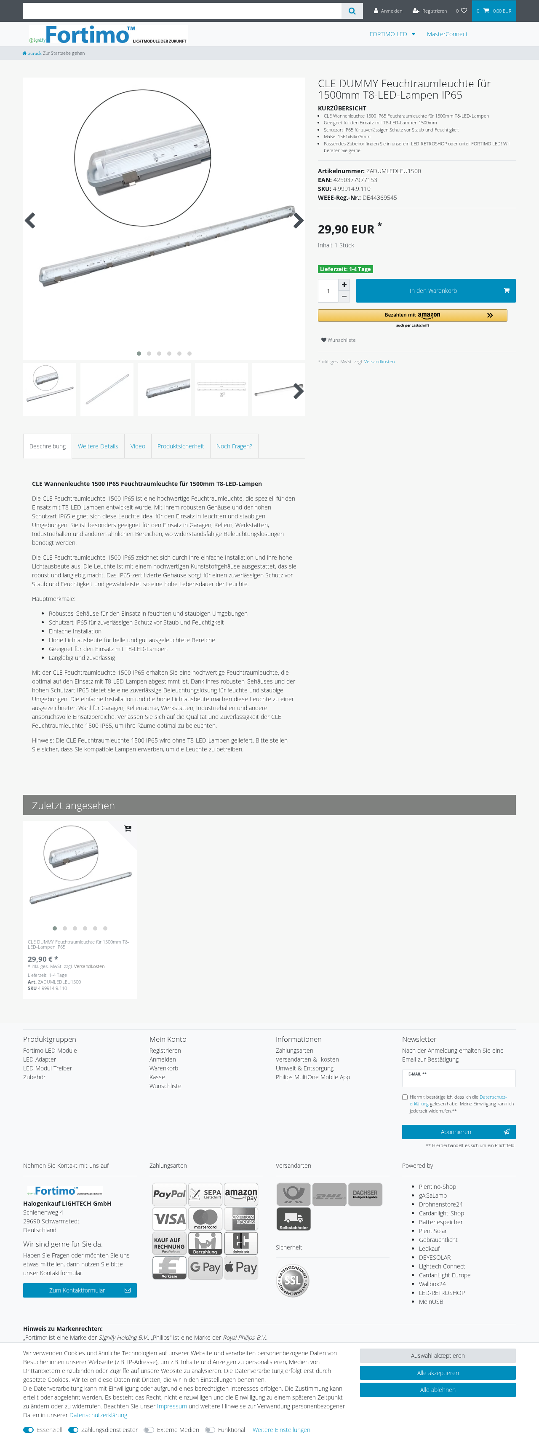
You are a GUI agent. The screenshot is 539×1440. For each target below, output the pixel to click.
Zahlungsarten (294, 1050)
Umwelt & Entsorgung (305, 1068)
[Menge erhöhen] (344, 285)
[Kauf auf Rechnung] (169, 1243)
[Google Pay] (205, 1267)
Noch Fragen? (234, 446)
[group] (80, 878)
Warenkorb (163, 1068)
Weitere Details (98, 446)
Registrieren (165, 1050)
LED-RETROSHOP (442, 1293)
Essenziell (49, 1430)
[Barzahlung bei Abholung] (205, 1243)
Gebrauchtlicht (438, 1240)
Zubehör (34, 1077)
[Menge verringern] (344, 297)
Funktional (231, 1430)
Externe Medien (178, 1430)
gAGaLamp (433, 1195)
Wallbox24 (432, 1284)
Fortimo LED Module (50, 1050)
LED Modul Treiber (47, 1068)
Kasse (157, 1077)
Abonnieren (456, 1132)
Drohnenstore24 (441, 1204)
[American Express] (241, 1219)
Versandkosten (379, 361)
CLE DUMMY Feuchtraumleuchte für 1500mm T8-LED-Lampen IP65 (78, 944)
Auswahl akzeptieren (438, 1356)
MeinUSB (431, 1302)
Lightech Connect (442, 1266)
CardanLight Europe (445, 1275)
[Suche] (352, 11)
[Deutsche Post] (294, 1194)
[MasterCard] (205, 1219)
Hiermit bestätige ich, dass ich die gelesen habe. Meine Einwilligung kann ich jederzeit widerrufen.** (462, 1104)
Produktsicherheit (180, 446)
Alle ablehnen (438, 1390)
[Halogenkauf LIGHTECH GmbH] (65, 1189)
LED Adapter (39, 1059)
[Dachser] (365, 1194)
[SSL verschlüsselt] (293, 1281)
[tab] (47, 446)
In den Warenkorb (433, 291)
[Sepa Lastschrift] (205, 1194)
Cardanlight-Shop (441, 1213)
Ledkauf (429, 1248)
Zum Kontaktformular (77, 1290)
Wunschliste (341, 339)
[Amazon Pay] (241, 1194)
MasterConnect (447, 34)
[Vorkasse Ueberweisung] (169, 1267)
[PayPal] (169, 1194)
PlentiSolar (433, 1231)
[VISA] (169, 1219)
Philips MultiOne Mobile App (313, 1077)
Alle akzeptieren (438, 1373)
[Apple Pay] (241, 1267)
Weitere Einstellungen (281, 1430)
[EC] (241, 1243)
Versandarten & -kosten (307, 1059)
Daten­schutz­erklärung (98, 1415)
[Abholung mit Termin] (294, 1219)
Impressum (172, 1406)
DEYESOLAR (435, 1257)
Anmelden (162, 1059)
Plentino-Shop (437, 1187)
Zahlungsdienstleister (109, 1430)
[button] (412, 318)
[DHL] (329, 1194)
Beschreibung (47, 446)
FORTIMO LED (389, 34)
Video (138, 446)
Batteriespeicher (441, 1222)
